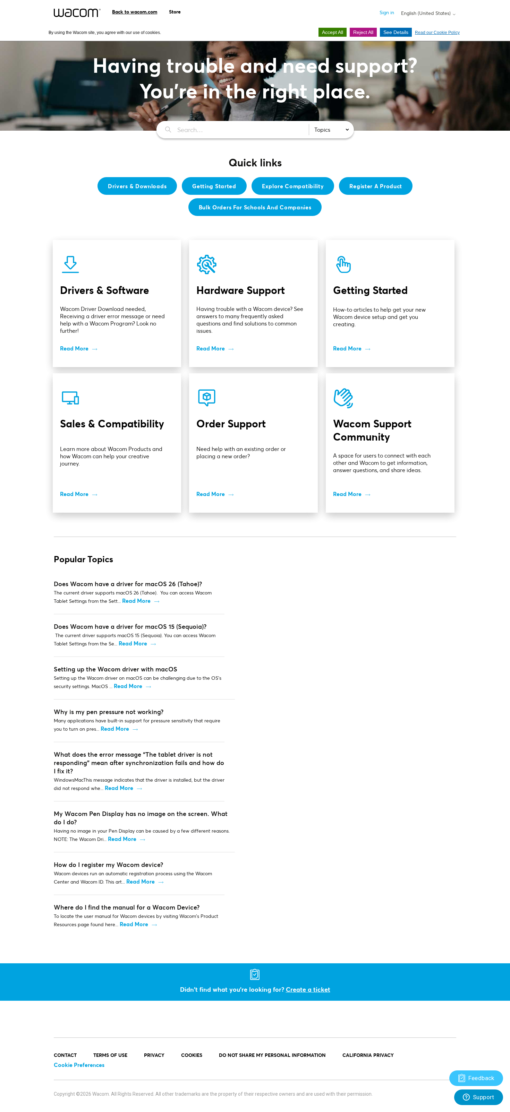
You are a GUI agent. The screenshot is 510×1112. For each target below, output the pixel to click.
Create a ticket (308, 989)
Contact (65, 1055)
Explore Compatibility (293, 186)
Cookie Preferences (79, 1064)
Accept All (332, 32)
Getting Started (214, 186)
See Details (395, 32)
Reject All (363, 32)
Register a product (375, 186)
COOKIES (191, 1055)
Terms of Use (110, 1055)
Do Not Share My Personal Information (272, 1055)
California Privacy (368, 1055)
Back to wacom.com (134, 12)
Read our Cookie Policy (437, 32)
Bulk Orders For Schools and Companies (255, 207)
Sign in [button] (387, 12)
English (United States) (426, 13)
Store (175, 12)
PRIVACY (154, 1055)
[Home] (77, 13)
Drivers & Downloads (137, 186)
